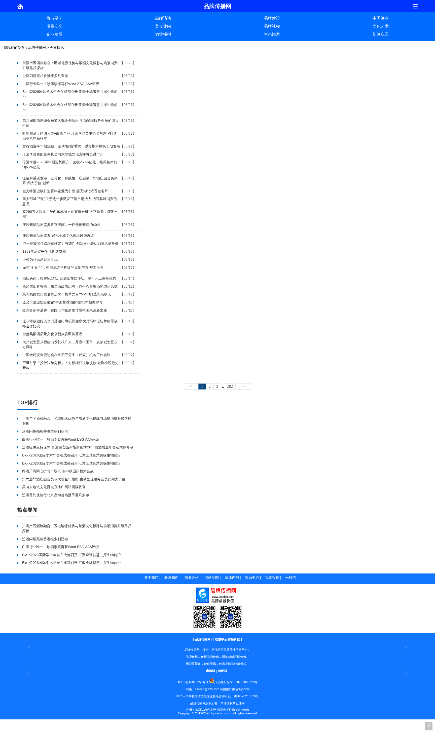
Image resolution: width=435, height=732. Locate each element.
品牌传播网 (37, 48)
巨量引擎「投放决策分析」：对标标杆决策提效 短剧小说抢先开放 (70, 365)
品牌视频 (272, 26)
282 (230, 386)
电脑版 (210, 671)
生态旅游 (272, 34)
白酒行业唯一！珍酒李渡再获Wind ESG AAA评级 (60, 84)
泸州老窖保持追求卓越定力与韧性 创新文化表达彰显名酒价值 (70, 244)
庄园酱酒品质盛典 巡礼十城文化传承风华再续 (58, 236)
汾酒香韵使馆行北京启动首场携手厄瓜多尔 (55, 495)
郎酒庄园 (381, 34)
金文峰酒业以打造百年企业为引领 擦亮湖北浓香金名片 (65, 191)
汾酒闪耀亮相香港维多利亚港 (45, 76)
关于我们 (151, 577)
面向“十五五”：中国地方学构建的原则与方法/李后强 (62, 267)
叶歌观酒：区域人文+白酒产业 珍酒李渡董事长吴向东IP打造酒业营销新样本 (69, 135)
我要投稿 (272, 577)
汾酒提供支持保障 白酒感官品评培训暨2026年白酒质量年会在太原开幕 (77, 447)
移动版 (222, 671)
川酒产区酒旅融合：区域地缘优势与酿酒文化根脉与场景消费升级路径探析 (70, 65)
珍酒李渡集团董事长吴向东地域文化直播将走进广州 (62, 154)
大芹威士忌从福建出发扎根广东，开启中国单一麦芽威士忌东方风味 (70, 344)
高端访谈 (163, 18)
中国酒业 (381, 18)
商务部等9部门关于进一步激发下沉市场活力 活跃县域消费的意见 (69, 201)
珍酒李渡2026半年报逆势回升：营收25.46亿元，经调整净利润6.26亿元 (69, 164)
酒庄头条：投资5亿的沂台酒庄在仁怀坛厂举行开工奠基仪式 (69, 278)
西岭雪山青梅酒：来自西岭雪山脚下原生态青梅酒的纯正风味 (70, 286)
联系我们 (171, 577)
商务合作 (192, 577)
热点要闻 (54, 18)
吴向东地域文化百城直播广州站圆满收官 (54, 487)
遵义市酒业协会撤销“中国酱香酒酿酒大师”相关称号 (62, 302)
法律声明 (232, 577)
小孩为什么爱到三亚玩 (40, 259)
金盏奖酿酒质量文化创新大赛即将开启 (52, 334)
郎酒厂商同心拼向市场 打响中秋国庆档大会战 (58, 471)
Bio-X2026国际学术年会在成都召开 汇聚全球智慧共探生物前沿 (70, 94)
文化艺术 (381, 26)
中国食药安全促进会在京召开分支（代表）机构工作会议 (66, 355)
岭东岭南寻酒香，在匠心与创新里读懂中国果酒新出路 (64, 310)
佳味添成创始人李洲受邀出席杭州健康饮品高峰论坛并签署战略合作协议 (70, 323)
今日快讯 (57, 48)
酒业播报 (163, 34)
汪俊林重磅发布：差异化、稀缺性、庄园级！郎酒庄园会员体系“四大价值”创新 (70, 180)
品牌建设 (272, 18)
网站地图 (212, 577)
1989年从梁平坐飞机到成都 (44, 251)
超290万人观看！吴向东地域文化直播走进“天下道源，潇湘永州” (70, 214)
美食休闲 (163, 26)
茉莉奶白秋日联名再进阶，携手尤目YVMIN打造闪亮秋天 (66, 294)
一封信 (290, 577)
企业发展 (54, 34)
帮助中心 (252, 577)
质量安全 (54, 26)
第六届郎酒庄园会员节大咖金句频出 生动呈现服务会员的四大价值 (70, 123)
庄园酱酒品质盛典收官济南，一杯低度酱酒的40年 (61, 225)
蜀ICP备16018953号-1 (192, 682)
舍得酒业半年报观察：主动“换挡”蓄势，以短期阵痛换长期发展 (71, 146)
